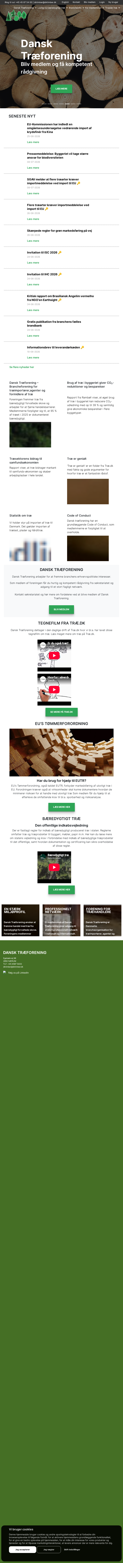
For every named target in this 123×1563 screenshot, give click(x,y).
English (65, 2)
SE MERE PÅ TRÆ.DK (61, 711)
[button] (9, 482)
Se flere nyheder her (21, 367)
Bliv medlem (89, 2)
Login (102, 2)
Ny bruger (113, 2)
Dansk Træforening (24, 7)
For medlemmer (93, 7)
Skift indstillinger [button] (72, 1549)
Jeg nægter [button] (48, 1549)
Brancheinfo (75, 7)
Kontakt (76, 2)
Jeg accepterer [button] (22, 1549)
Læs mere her (61, 807)
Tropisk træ (111, 7)
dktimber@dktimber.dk (45, 2)
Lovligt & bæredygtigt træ (51, 7)
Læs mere (61, 88)
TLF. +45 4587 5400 (12, 964)
